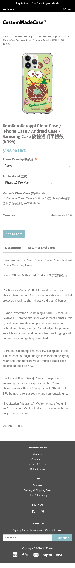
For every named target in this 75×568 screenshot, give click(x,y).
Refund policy (37, 469)
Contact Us (37, 459)
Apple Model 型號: (15, 176)
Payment (37, 485)
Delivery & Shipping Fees (37, 490)
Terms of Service (37, 464)
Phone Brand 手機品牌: (18, 159)
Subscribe (62, 538)
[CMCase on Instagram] (42, 512)
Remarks (9, 215)
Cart (69, 8)
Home (6, 36)
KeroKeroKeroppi (24, 36)
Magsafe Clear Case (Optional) (24, 193)
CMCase (48, 548)
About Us (37, 454)
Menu (10, 8)
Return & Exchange (41, 247)
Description (13, 247)
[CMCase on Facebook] (33, 512)
